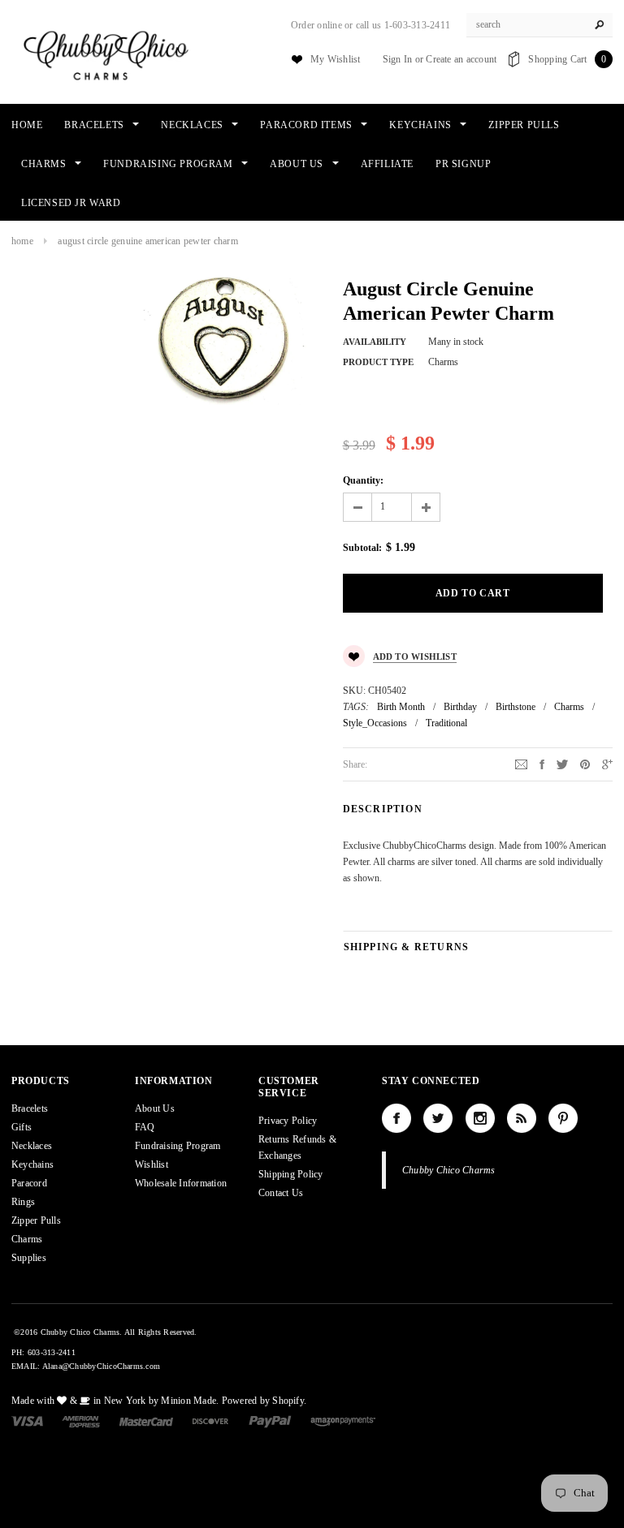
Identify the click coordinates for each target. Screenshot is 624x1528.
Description (382, 809)
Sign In (398, 59)
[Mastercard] (146, 1421)
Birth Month (401, 706)
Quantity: (363, 480)
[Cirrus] (342, 1421)
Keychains (32, 1164)
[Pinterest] (585, 763)
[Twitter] (562, 763)
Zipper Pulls (36, 1220)
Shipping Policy (290, 1174)
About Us (155, 1108)
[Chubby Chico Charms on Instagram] (480, 1118)
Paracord (29, 1183)
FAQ (145, 1127)
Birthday (460, 706)
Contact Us (280, 1193)
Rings (23, 1201)
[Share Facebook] (542, 763)
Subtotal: (362, 547)
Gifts (21, 1127)
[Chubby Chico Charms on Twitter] (438, 1118)
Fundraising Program (178, 1145)
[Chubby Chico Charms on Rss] (521, 1118)
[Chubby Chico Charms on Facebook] (396, 1118)
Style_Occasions (375, 723)
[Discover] (211, 1421)
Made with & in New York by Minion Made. (115, 1400)
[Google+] (607, 763)
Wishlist (151, 1164)
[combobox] (539, 25)
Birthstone (515, 706)
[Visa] (27, 1421)
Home (22, 241)
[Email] (521, 763)
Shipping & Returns (407, 947)
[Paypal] (270, 1421)
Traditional (446, 723)
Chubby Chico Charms (449, 1170)
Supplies (28, 1257)
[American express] (81, 1421)
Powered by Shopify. (264, 1400)
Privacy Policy (287, 1120)
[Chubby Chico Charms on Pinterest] (563, 1118)
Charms (569, 706)
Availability (374, 341)
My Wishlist (335, 59)
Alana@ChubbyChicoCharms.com (101, 1366)
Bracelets (29, 1108)
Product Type (378, 362)
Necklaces (31, 1145)
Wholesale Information (181, 1183)
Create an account (461, 59)
